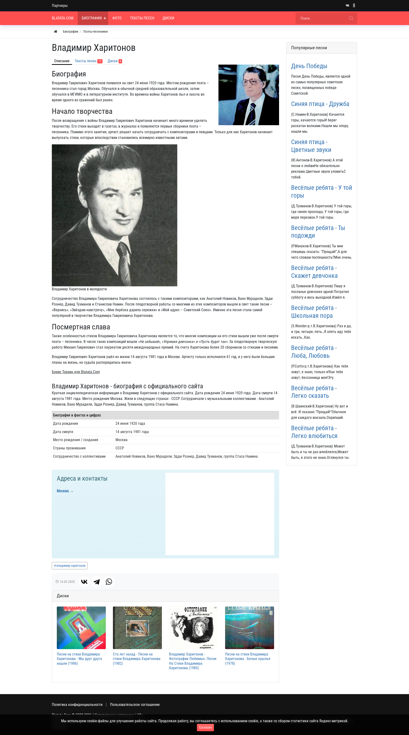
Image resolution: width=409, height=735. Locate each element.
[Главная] (55, 31)
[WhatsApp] (109, 581)
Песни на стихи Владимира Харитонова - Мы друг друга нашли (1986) (79, 658)
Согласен (205, 727)
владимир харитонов (70, 565)
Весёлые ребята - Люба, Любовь (314, 351)
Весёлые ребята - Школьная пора (314, 311)
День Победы (309, 66)
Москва (63, 491)
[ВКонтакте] (84, 581)
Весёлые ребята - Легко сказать (314, 392)
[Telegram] (96, 581)
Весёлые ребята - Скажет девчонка (314, 271)
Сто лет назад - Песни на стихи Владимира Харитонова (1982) (136, 658)
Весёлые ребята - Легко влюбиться (314, 432)
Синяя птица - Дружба (320, 104)
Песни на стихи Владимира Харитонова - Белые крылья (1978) (247, 658)
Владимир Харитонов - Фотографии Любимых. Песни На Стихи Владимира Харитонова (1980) (192, 661)
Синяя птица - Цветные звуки (311, 146)
